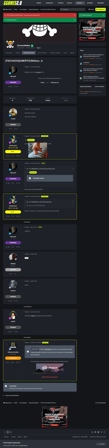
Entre (42, 82)
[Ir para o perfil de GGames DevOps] (13, 346)
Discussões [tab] (9, 53)
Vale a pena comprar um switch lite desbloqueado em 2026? (93, 69)
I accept (102, 444)
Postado (98, 58)
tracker (38, 72)
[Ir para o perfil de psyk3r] (13, 315)
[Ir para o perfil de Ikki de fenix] (13, 139)
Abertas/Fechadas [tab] (29, 53)
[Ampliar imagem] (37, 144)
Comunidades (23, 45)
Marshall (13, 76)
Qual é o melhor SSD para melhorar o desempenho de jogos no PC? (93, 55)
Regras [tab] (72, 53)
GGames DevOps (13, 352)
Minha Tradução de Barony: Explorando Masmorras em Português (93, 77)
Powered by (98, 436)
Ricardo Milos (48, 169)
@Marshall (31, 140)
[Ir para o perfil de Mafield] (13, 257)
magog (13, 118)
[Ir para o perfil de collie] (81, 78)
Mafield (13, 263)
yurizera (13, 290)
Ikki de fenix (13, 145)
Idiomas (6, 436)
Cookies (20, 436)
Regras (39, 48)
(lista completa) (99, 86)
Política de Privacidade (18, 445)
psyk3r (13, 321)
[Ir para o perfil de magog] (13, 112)
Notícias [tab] (18, 53)
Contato (13, 436)
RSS (26, 436)
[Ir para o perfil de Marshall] (13, 70)
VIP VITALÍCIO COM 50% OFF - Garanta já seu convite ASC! (23, 15)
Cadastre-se (55, 82)
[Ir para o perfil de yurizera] (13, 284)
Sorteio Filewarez (11, 20)
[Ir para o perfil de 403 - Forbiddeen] (81, 56)
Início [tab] (65, 53)
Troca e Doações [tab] (42, 53)
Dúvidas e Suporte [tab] (55, 53)
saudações (86, 62)
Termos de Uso (7, 445)
